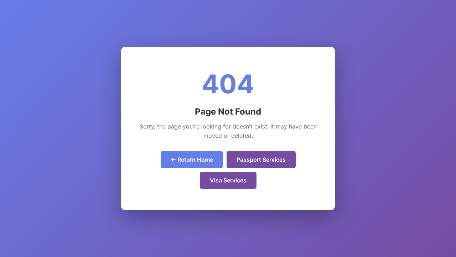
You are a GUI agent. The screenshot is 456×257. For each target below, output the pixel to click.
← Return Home (192, 159)
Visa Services (228, 180)
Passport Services (261, 159)
